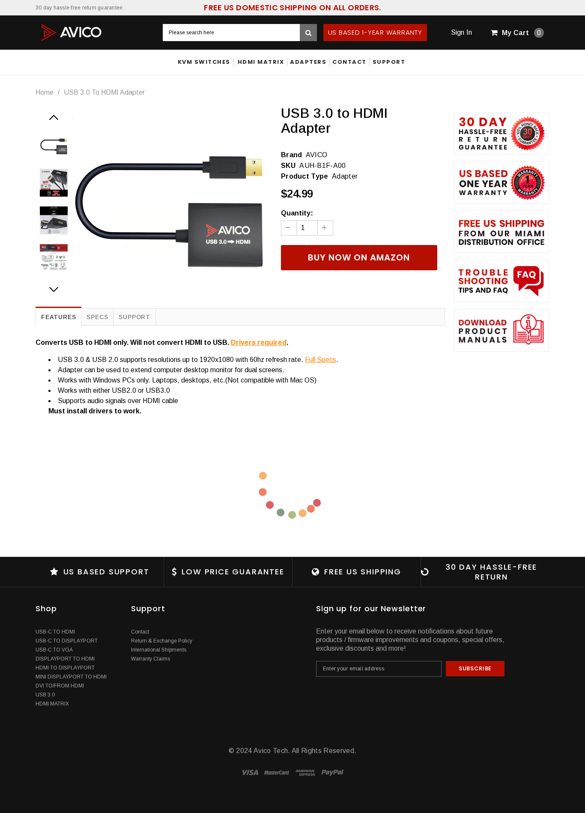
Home (45, 92)
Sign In (461, 32)
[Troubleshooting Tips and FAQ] (501, 281)
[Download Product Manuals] (501, 330)
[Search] (308, 32)
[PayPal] (332, 772)
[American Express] (306, 772)
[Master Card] (277, 772)
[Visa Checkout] (251, 772)
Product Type (304, 176)
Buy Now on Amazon (359, 257)
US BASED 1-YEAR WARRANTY (375, 32)
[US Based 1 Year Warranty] (501, 182)
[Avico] (72, 32)
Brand (291, 154)
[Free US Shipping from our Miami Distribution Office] (501, 231)
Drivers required (259, 342)
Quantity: (297, 213)
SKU (288, 165)
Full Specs (320, 359)
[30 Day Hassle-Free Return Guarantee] (501, 133)
